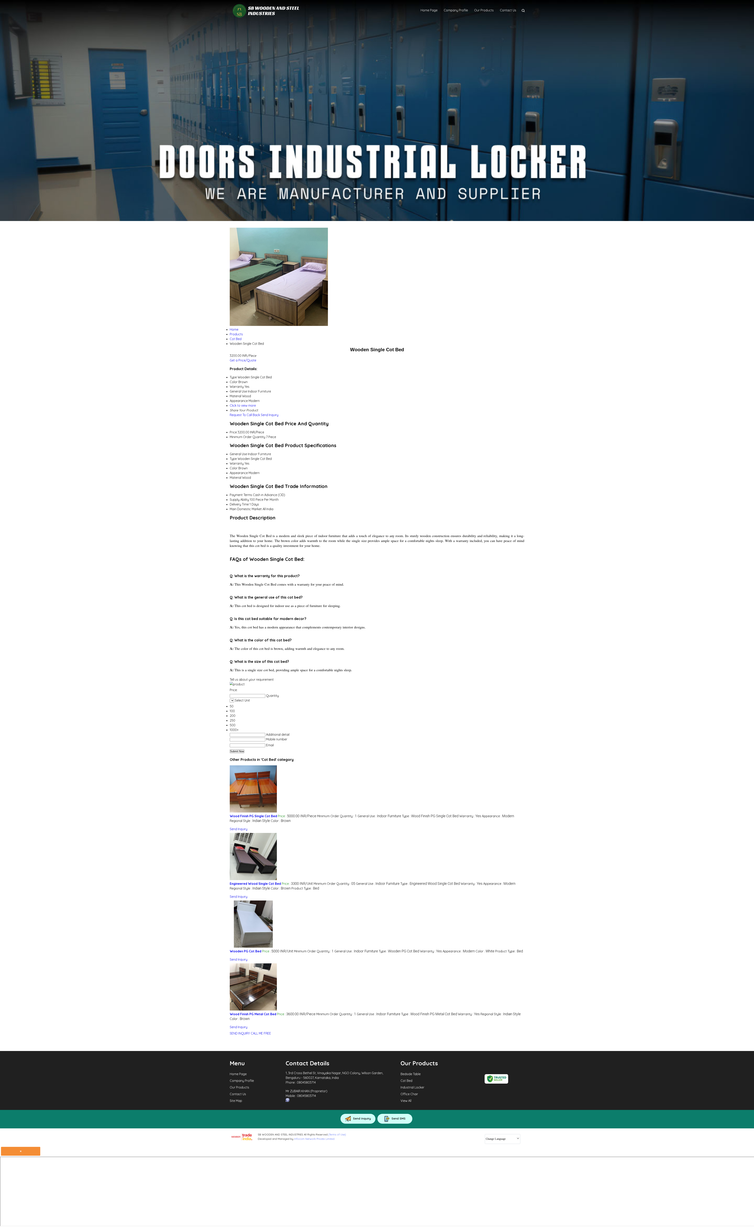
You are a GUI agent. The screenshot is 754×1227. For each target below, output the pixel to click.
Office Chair (409, 1094)
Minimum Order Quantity (247, 437)
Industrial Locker (412, 1087)
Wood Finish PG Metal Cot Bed (253, 1014)
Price (233, 432)
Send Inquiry (269, 415)
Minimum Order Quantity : (337, 816)
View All (406, 1101)
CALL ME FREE (261, 1033)
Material (235, 478)
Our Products (484, 10)
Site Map (236, 1101)
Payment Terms (241, 495)
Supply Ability (239, 500)
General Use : (379, 816)
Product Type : (305, 888)
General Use (238, 454)
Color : (281, 821)
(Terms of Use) (337, 1134)
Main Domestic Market (246, 509)
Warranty (237, 463)
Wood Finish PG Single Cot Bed (253, 816)
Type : (430, 816)
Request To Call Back (245, 415)
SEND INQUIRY (240, 1033)
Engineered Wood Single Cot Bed (255, 884)
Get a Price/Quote (243, 360)
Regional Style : (250, 821)
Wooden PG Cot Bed (245, 951)
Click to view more (243, 405)
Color (234, 468)
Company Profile (456, 10)
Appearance (239, 473)
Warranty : (470, 816)
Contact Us (508, 10)
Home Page (429, 10)
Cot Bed (406, 1081)
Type (233, 459)
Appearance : (498, 816)
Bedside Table (411, 1074)
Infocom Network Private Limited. (314, 1138)
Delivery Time (239, 504)
